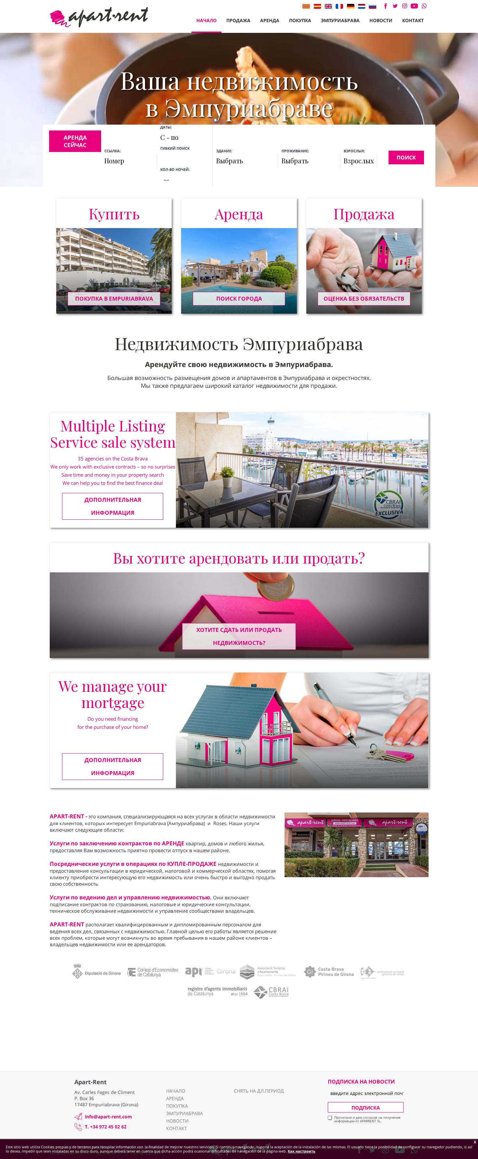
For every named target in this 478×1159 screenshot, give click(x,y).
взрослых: (354, 150)
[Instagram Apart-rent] (404, 6)
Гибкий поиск (175, 148)
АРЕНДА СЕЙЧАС (75, 141)
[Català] (306, 6)
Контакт (413, 20)
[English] (328, 6)
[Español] (317, 6)
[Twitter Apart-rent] (395, 6)
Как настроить (301, 1151)
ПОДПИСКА (366, 1107)
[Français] (339, 6)
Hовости (380, 20)
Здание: (224, 150)
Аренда (269, 20)
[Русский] (373, 6)
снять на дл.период (259, 1091)
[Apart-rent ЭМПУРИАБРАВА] (99, 17)
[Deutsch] (350, 6)
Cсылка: (112, 150)
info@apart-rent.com (108, 1116)
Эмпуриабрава (340, 20)
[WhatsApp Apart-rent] (424, 6)
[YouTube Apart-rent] (414, 6)
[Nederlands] (361, 6)
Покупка (300, 20)
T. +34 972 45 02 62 (105, 1127)
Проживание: (295, 150)
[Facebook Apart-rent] (385, 6)
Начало (206, 20)
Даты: (166, 127)
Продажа (238, 20)
